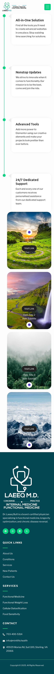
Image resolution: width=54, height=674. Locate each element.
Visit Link (29, 248)
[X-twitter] (27, 531)
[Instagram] (12, 531)
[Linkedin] (19, 531)
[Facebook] (5, 531)
